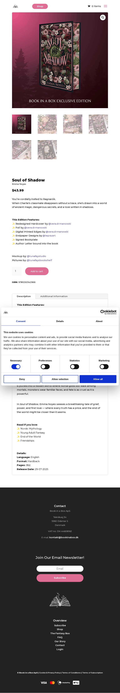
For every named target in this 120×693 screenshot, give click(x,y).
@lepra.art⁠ (49, 235)
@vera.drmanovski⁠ (59, 223)
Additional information (54, 296)
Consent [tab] (20, 321)
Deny (22, 379)
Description (24, 296)
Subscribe (60, 625)
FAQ (60, 637)
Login (60, 649)
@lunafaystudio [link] (36, 256)
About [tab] (99, 321)
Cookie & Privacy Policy (49, 673)
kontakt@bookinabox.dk (63, 537)
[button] (103, 17)
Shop (40, 6)
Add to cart (37, 271)
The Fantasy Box (60, 633)
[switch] (45, 366)
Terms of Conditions (71, 673)
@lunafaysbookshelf (39, 260)
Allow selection (60, 379)
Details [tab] (60, 321)
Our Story (60, 641)
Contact (60, 645)
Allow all (98, 379)
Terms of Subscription (92, 673)
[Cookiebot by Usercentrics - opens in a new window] (102, 312)
